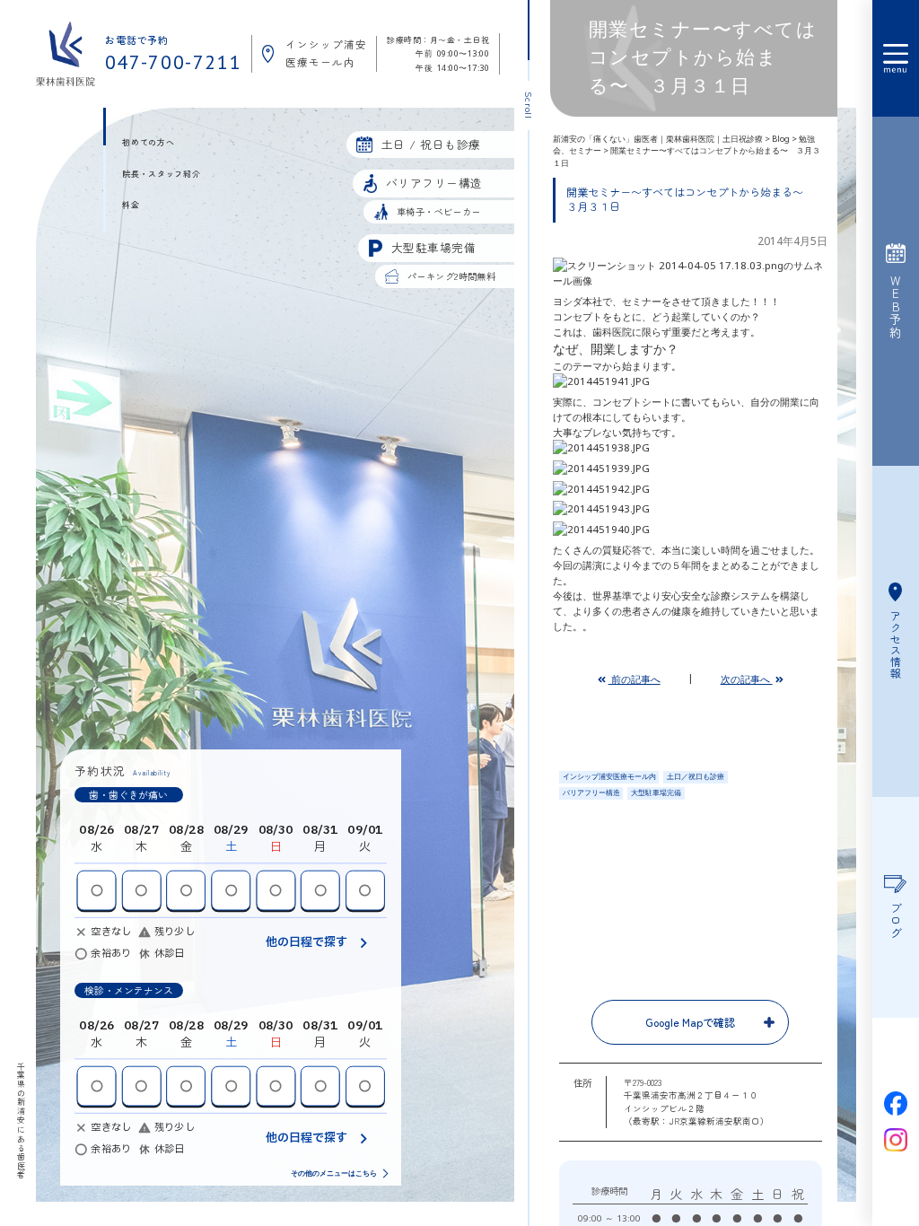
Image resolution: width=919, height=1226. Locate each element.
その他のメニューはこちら (334, 1174)
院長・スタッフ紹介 (161, 174)
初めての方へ (148, 142)
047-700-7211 (173, 63)
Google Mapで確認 (690, 1022)
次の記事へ (747, 679)
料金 (130, 205)
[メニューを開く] (895, 58)
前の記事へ (634, 679)
